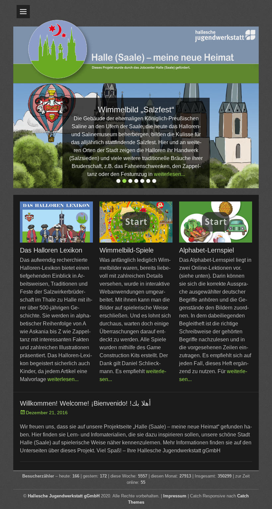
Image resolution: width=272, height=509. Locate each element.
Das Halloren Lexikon (51, 250)
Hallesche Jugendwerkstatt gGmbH (64, 495)
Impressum (174, 495)
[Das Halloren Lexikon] (56, 222)
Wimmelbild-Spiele (127, 250)
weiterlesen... (169, 174)
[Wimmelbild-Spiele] (136, 222)
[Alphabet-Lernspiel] (215, 222)
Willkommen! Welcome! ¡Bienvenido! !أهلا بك (85, 403)
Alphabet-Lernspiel (206, 250)
